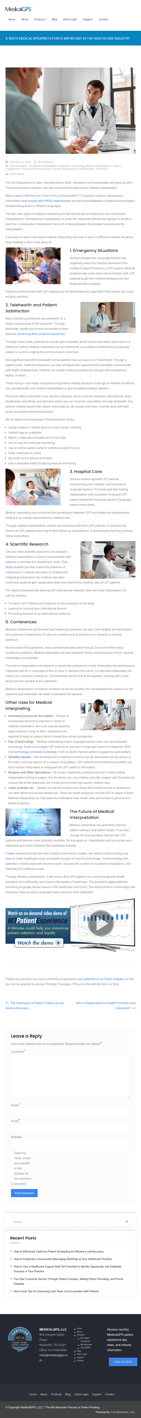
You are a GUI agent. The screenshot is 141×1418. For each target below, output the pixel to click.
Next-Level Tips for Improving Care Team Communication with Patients (56, 1291)
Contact (103, 19)
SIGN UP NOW (123, 1362)
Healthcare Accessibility (43, 166)
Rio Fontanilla (46, 162)
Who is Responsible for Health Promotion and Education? (105, 1005)
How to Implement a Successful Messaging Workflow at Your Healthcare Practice (63, 1259)
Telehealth (102, 168)
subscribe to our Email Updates (103, 979)
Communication (19, 166)
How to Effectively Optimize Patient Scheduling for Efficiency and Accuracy (59, 1251)
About (24, 19)
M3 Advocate (86, 1344)
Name (15, 1105)
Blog (54, 19)
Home (11, 19)
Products (40, 19)
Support (88, 19)
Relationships (86, 168)
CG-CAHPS (85, 1347)
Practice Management (64, 168)
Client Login (70, 19)
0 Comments (17, 174)
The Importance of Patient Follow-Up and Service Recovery (35, 1005)
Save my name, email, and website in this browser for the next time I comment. (23, 1168)
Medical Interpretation (98, 166)
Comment (18, 1051)
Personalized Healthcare (36, 168)
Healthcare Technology (71, 166)
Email (15, 1120)
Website (16, 1137)
